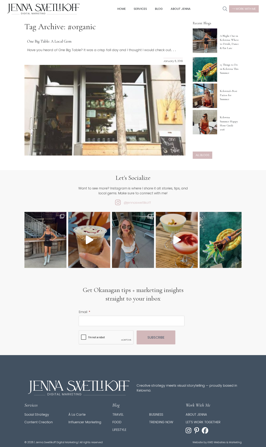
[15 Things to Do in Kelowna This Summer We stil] (221, 240)
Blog (159, 9)
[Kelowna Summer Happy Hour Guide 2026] (205, 122)
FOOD (116, 422)
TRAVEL (118, 414)
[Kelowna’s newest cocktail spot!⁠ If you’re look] (177, 240)
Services (140, 9)
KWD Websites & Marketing (225, 442)
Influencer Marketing (84, 422)
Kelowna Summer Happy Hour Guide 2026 (229, 123)
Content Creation (38, 422)
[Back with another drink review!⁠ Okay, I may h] (89, 240)
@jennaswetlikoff (137, 202)
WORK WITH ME (245, 9)
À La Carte (77, 414)
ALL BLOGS (202, 155)
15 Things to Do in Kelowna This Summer (229, 69)
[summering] (133, 240)
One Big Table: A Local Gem (49, 41)
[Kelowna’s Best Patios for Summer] (205, 96)
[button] (225, 9)
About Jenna (181, 9)
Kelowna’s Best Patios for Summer (228, 95)
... (174, 49)
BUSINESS (156, 414)
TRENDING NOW (161, 422)
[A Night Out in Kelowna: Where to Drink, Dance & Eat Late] (205, 40)
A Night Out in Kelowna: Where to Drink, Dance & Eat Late (229, 42)
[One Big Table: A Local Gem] (104, 110)
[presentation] (106, 337)
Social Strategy (36, 414)
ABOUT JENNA (196, 414)
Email (84, 312)
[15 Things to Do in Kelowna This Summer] (205, 69)
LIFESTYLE (119, 429)
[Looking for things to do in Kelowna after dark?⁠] (45, 240)
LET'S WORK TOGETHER (203, 422)
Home (121, 9)
